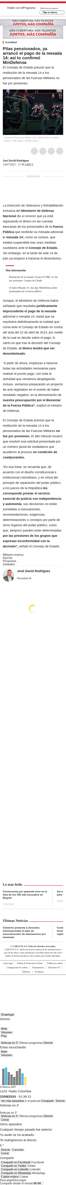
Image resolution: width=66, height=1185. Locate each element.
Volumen (6, 1032)
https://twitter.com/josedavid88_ (31, 160)
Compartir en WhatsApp (16, 1173)
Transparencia (38, 967)
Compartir (47, 1100)
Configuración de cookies (17, 967)
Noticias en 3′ (9, 1042)
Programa (29, 7)
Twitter (42, 151)
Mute (4, 1028)
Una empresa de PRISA (33, 983)
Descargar (6, 1180)
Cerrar (5, 1119)
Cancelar (18, 1149)
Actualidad (11, 42)
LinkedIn (51, 151)
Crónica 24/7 (8, 1086)
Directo (48, 1042)
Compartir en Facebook (15, 1162)
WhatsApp (59, 151)
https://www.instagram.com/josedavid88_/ (35, 160)
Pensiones (9, 561)
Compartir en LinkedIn (15, 1169)
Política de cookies (55, 963)
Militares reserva (13, 554)
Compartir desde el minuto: (20, 1183)
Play (4, 1035)
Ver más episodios (12, 1100)
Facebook (34, 151)
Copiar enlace (10, 1176)
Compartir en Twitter (13, 1165)
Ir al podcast (32, 1100)
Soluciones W (54, 967)
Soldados (9, 564)
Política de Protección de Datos (30, 963)
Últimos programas (31, 1042)
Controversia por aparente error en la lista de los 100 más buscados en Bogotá (25, 894)
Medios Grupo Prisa (33, 991)
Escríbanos (39, 972)
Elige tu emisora (50, 12)
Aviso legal (7, 963)
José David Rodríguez (16, 160)
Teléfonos (26, 972)
